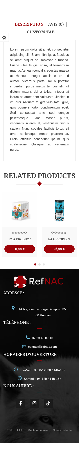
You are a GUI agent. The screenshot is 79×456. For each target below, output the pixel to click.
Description (29, 24)
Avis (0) (56, 24)
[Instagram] (34, 403)
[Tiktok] (48, 403)
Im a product (20, 239)
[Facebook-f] (20, 403)
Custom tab (40, 32)
